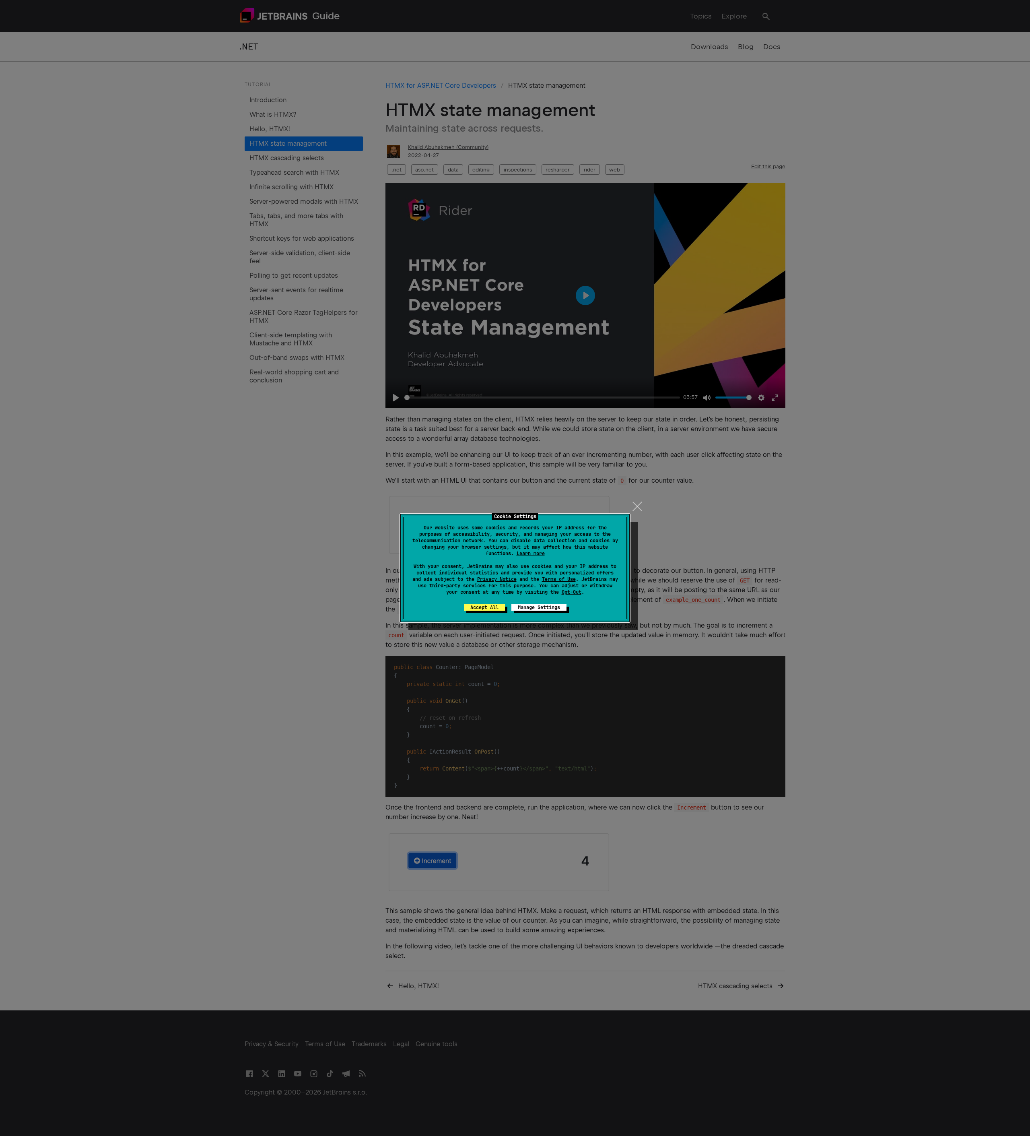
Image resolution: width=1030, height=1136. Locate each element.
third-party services (457, 585)
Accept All (484, 607)
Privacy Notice (497, 579)
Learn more (531, 553)
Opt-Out (571, 592)
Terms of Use (559, 579)
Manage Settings (539, 607)
